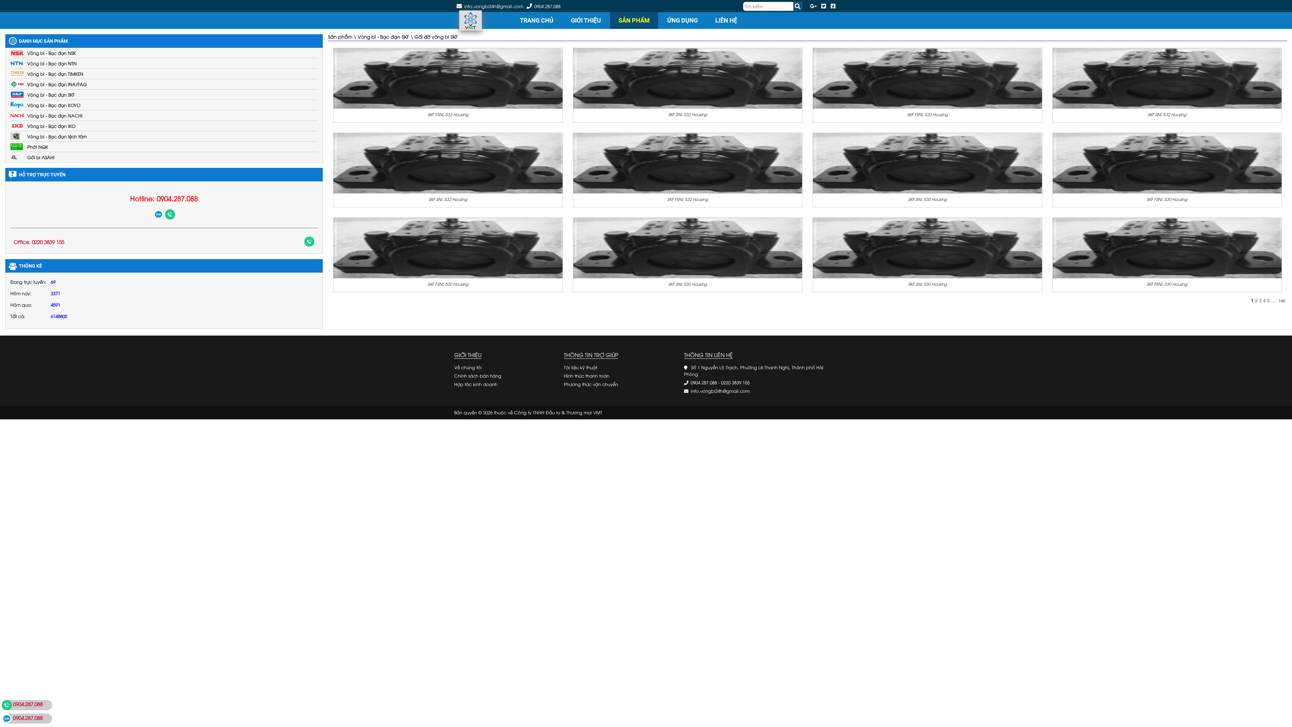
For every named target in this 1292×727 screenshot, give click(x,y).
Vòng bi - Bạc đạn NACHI (54, 115)
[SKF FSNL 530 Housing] (1167, 163)
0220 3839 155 (735, 382)
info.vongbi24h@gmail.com (720, 391)
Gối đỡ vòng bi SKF (436, 36)
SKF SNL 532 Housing (687, 114)
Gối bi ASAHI (41, 157)
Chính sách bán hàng (477, 376)
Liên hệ (726, 20)
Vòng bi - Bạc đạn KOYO (53, 105)
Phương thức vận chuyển (591, 384)
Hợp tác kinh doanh (476, 384)
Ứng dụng (682, 20)
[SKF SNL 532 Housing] (687, 78)
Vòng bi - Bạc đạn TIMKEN (55, 74)
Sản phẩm (634, 20)
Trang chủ (536, 20)
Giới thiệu (586, 20)
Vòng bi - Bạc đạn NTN (52, 63)
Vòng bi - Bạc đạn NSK (51, 53)
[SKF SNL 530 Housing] (927, 163)
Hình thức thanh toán (586, 376)
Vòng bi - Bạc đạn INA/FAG (57, 84)
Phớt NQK (37, 147)
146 (1281, 300)
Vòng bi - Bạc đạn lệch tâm (57, 136)
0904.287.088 (547, 6)
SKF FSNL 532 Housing (448, 114)
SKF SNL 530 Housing (927, 199)
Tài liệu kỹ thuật (580, 367)
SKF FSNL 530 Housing (1167, 199)
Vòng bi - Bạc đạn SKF (51, 95)
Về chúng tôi (468, 367)
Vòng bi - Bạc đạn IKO (51, 126)
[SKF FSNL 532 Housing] (448, 78)
